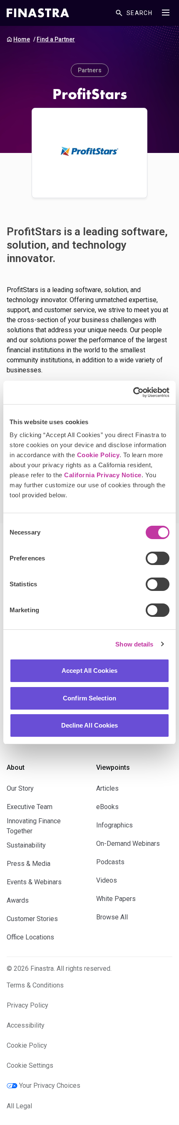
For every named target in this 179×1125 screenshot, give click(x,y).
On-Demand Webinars (128, 844)
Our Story (20, 788)
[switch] (157, 558)
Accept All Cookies (89, 670)
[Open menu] (166, 13)
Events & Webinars (34, 882)
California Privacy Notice (103, 475)
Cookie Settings (30, 1065)
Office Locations (30, 937)
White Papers (116, 899)
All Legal (19, 1106)
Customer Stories (32, 919)
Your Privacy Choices (49, 1085)
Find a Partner (56, 39)
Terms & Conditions (35, 985)
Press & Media (28, 864)
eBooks (107, 807)
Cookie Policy (98, 454)
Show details (134, 644)
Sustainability (26, 845)
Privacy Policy (27, 1005)
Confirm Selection (89, 698)
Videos (106, 880)
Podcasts (110, 862)
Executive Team (29, 807)
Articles (107, 788)
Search (139, 13)
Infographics (114, 825)
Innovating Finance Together (34, 826)
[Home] (38, 13)
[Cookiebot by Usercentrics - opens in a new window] (133, 392)
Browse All (112, 917)
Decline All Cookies (89, 725)
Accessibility (26, 1025)
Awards (18, 900)
